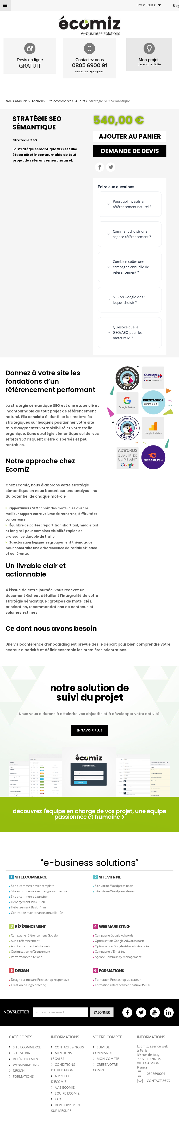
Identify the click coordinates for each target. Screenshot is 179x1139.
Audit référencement (25, 941)
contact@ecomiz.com (158, 1080)
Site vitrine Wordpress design (115, 891)
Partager (99, 167)
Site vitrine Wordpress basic (114, 886)
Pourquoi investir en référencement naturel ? (132, 204)
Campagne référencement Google (34, 935)
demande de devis (130, 151)
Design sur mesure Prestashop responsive (40, 979)
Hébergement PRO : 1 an (28, 902)
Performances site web (26, 957)
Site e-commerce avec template (32, 886)
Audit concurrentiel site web (30, 946)
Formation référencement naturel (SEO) (122, 985)
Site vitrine (22, 1053)
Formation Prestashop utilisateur (118, 979)
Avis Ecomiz (65, 1087)
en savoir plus (89, 730)
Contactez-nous (69, 1047)
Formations (23, 1076)
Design (19, 1070)
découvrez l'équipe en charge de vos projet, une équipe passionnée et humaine (89, 814)
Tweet (110, 167)
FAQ (58, 1099)
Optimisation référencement (30, 951)
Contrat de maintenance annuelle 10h (37, 913)
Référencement (26, 1059)
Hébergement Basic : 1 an (28, 907)
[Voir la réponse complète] (152, 204)
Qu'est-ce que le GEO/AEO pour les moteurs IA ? (127, 332)
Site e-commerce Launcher (29, 896)
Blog (176, 6)
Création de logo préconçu (29, 985)
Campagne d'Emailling (110, 951)
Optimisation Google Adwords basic (119, 941)
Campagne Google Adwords (114, 935)
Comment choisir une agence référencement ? (132, 234)
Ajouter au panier (130, 136)
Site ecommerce (27, 1047)
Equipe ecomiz (67, 1093)
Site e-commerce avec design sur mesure (39, 891)
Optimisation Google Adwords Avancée (122, 946)
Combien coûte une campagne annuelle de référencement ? (131, 267)
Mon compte (108, 1058)
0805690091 (156, 1073)
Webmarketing (26, 1064)
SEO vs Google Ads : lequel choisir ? (129, 299)
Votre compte (107, 1037)
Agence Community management (118, 957)
